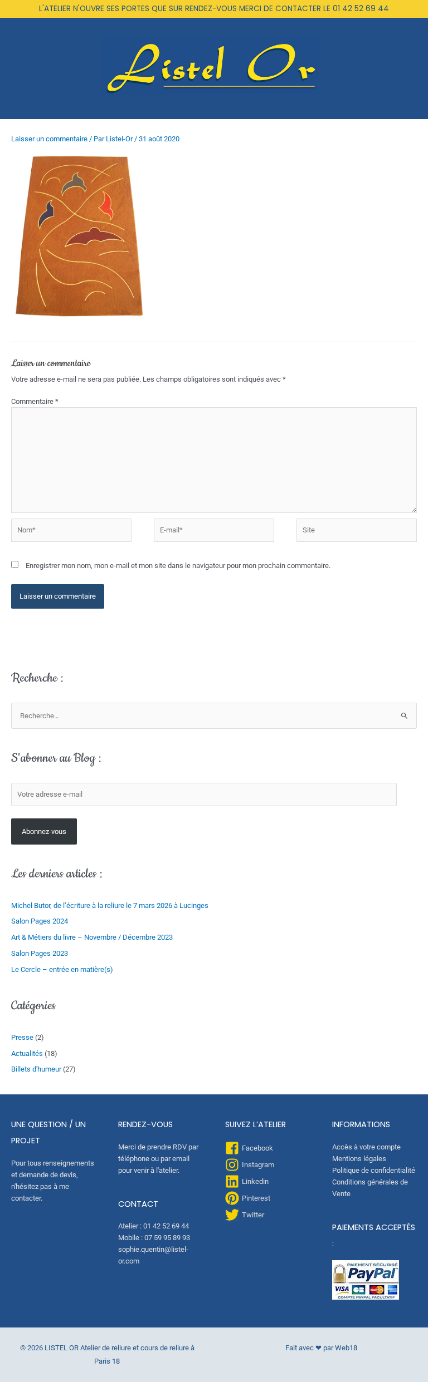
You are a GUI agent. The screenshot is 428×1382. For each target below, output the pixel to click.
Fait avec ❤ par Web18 (321, 1348)
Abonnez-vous (44, 831)
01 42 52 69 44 (361, 8)
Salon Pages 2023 (39, 953)
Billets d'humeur (36, 1069)
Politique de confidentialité (373, 1170)
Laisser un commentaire (49, 139)
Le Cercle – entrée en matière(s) (62, 969)
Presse (22, 1037)
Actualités (27, 1053)
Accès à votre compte (366, 1147)
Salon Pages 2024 (39, 921)
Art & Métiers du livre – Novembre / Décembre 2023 (92, 937)
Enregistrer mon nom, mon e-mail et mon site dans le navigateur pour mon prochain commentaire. (178, 565)
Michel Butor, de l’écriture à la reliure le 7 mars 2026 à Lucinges (109, 905)
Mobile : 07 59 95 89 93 (154, 1237)
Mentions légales (359, 1158)
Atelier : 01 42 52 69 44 (153, 1226)
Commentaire (35, 401)
